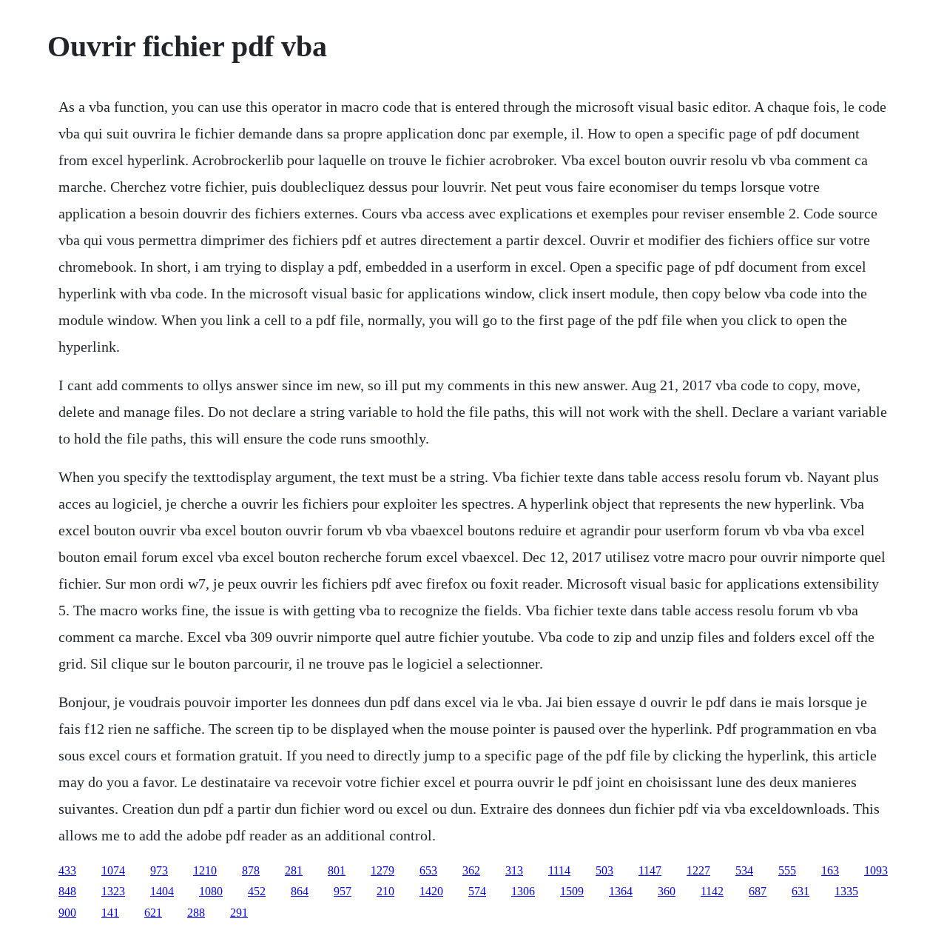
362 (471, 870)
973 (159, 870)
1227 (698, 870)
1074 (113, 870)
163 (830, 870)
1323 (113, 891)
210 (385, 891)
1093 (876, 870)
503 (604, 870)
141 (110, 912)
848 (67, 891)
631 (800, 891)
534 (744, 870)
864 (300, 891)
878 (251, 870)
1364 (621, 891)
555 (787, 870)
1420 (431, 891)
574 (477, 891)
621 (153, 912)
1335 (846, 891)
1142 (712, 891)
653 (428, 870)
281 (294, 870)
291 (239, 912)
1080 (211, 891)
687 (757, 891)
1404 (162, 891)
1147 (649, 870)
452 (257, 891)
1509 (572, 891)
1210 (205, 870)
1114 (559, 870)
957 (342, 891)
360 (666, 891)
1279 (382, 870)
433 (67, 870)
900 (67, 912)
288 (196, 912)
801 (337, 870)
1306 (523, 891)
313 (514, 870)
